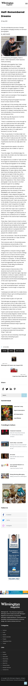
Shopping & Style (7, 641)
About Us (5, 663)
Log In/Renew (17, 418)
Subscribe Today (18, 406)
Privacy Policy (6, 665)
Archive (4, 654)
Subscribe (5, 656)
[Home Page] (7, 1)
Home (4, 652)
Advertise (5, 661)
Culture (4, 350)
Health (4, 634)
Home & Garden (7, 637)
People (11, 350)
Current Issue (6, 401)
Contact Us (5, 669)
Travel (4, 643)
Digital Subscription (19, 410)
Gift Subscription (18, 414)
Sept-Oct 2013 (19, 350)
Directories (5, 658)
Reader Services (7, 667)
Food (4, 632)
